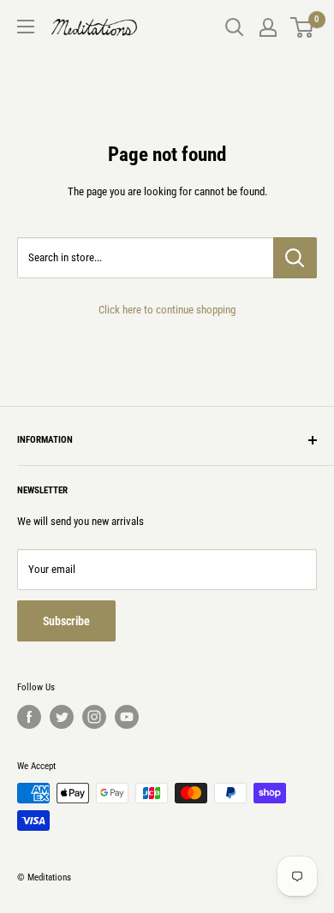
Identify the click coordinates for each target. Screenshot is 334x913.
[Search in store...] (295, 257)
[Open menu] (25, 26)
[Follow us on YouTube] (127, 717)
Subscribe (66, 621)
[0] (302, 27)
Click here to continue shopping (167, 309)
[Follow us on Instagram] (94, 717)
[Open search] (234, 27)
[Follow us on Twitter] (62, 717)
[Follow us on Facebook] (29, 717)
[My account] (268, 27)
